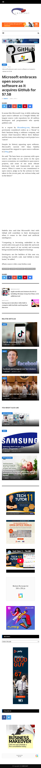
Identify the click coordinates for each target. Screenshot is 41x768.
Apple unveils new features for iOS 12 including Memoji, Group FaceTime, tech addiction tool (25, 294)
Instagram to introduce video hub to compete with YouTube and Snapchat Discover (15, 305)
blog (7, 152)
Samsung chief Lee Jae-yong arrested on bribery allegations (18, 448)
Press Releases (7, 413)
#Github (12, 269)
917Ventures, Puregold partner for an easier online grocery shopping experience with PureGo (20, 474)
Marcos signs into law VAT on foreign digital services (20, 395)
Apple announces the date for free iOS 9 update (18, 421)
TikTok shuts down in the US (14, 342)
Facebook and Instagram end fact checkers (19, 369)
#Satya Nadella (30, 269)
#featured (5, 269)
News (4, 64)
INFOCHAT (25, 766)
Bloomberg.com (23, 127)
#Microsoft (20, 269)
